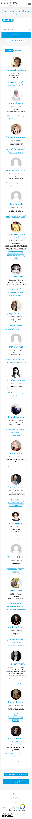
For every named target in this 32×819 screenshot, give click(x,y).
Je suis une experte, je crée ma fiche (16, 781)
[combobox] (16, 22)
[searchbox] (16, 24)
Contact (15, 794)
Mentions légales (15, 798)
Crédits (16, 802)
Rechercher (16, 35)
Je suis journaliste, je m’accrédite (16, 774)
